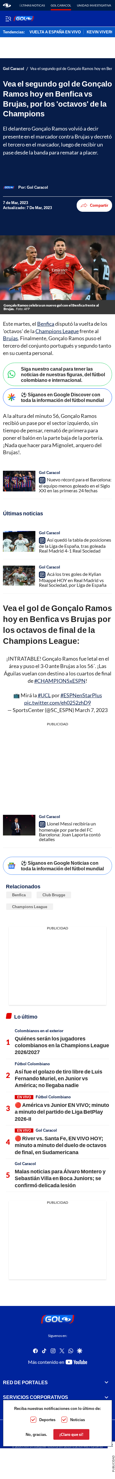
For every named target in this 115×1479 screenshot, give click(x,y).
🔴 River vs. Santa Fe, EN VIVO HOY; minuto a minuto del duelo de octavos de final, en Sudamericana (60, 1145)
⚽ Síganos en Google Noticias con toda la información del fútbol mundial (62, 865)
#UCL (44, 695)
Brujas (10, 338)
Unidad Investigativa (94, 5)
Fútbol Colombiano (32, 1063)
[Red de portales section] (106, 1382)
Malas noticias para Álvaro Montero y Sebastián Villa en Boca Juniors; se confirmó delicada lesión (60, 1178)
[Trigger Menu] (8, 18)
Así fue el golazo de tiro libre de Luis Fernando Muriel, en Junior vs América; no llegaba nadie (58, 1078)
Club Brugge (53, 894)
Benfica (45, 323)
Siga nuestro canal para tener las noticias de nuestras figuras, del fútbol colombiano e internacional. (63, 374)
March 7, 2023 (91, 710)
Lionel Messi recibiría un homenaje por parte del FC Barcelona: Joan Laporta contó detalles (70, 831)
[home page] (7, 5)
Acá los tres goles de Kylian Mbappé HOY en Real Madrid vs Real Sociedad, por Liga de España (72, 579)
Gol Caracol (61, 5)
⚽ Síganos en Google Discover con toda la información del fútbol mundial (62, 397)
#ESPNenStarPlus (81, 695)
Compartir (99, 205)
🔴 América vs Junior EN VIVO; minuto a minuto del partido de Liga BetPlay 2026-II (62, 1112)
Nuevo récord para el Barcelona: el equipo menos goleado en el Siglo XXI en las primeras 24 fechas (75, 485)
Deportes (47, 1419)
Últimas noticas (32, 5)
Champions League (57, 331)
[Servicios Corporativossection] (106, 1397)
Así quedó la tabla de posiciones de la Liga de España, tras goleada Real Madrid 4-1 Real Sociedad (75, 545)
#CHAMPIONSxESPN (60, 680)
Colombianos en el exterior (39, 1030)
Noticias (77, 1419)
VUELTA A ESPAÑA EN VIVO (55, 32)
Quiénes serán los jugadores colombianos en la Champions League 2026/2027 (62, 1045)
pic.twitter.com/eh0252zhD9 (57, 702)
